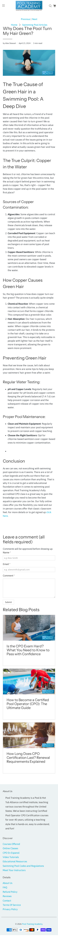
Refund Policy (10, 891)
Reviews (7, 896)
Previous (25, 19)
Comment (9, 575)
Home (14, 25)
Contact (7, 900)
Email (6, 564)
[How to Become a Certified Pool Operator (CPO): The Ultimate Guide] (29, 682)
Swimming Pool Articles (34, 25)
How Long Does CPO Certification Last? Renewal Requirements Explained (28, 758)
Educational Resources (15, 861)
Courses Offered (11, 844)
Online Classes (10, 848)
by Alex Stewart (9, 43)
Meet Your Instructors (14, 870)
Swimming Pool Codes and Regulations (23, 865)
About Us (7, 883)
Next (34, 19)
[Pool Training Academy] (29, 6)
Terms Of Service (12, 905)
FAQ (5, 887)
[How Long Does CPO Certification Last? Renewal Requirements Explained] (29, 735)
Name (7, 552)
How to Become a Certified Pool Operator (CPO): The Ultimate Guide (28, 704)
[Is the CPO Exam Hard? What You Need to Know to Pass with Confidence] (29, 628)
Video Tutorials (11, 857)
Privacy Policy (10, 909)
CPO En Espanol (11, 852)
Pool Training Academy (32, 924)
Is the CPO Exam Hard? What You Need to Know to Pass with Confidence (28, 650)
